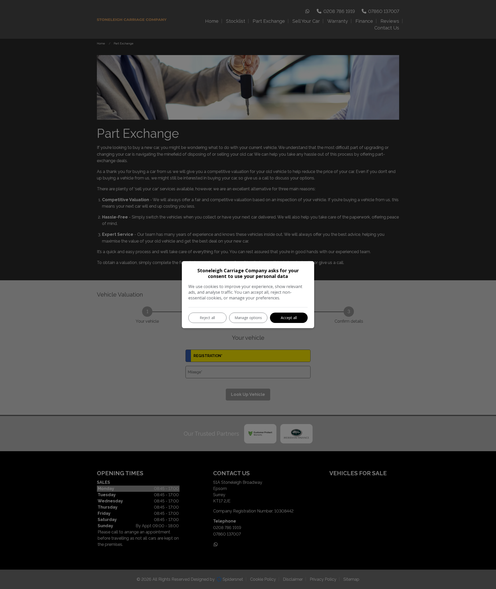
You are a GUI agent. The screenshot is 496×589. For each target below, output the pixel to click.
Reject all (207, 317)
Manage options (248, 317)
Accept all (289, 317)
